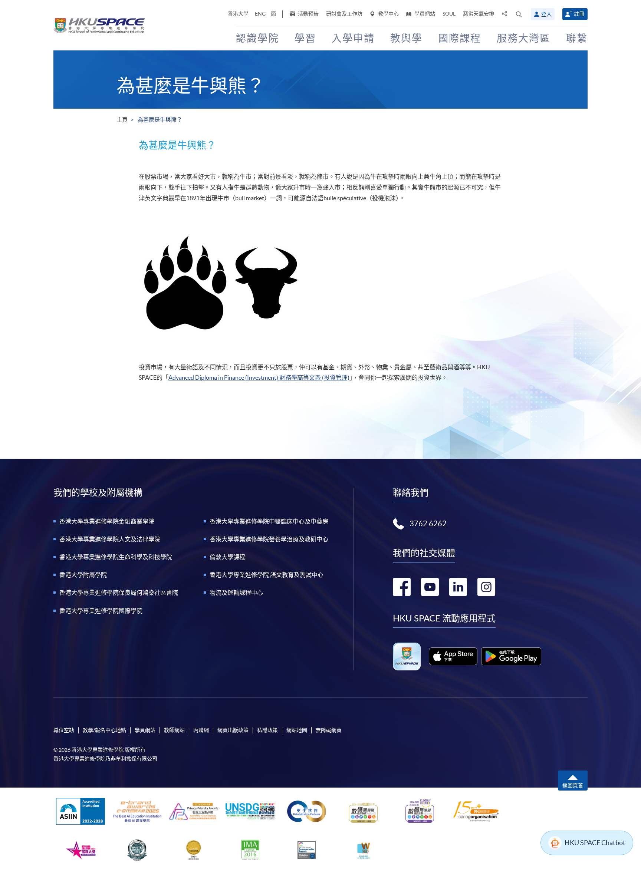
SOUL (449, 14)
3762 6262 (428, 523)
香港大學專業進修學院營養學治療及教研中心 (269, 539)
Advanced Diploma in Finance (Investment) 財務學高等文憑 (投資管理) (258, 377)
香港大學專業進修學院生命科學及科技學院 (115, 557)
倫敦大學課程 (227, 557)
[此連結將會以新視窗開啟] (453, 656)
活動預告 (308, 14)
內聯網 (201, 730)
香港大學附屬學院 (83, 574)
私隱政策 (267, 730)
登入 (546, 14)
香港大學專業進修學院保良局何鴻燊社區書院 (118, 592)
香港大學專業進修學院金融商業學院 (106, 521)
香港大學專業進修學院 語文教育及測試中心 (266, 574)
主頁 (122, 119)
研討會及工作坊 (344, 14)
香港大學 (238, 14)
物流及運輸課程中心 (236, 592)
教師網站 (174, 730)
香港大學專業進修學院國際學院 (100, 610)
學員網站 (424, 14)
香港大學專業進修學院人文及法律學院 (109, 539)
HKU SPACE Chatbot (595, 843)
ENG (260, 14)
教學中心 (388, 14)
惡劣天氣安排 (478, 14)
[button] (519, 14)
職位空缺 (63, 730)
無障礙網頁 (329, 730)
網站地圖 (296, 730)
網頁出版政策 (233, 730)
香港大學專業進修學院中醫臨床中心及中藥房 (269, 521)
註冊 (579, 14)
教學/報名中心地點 (104, 730)
